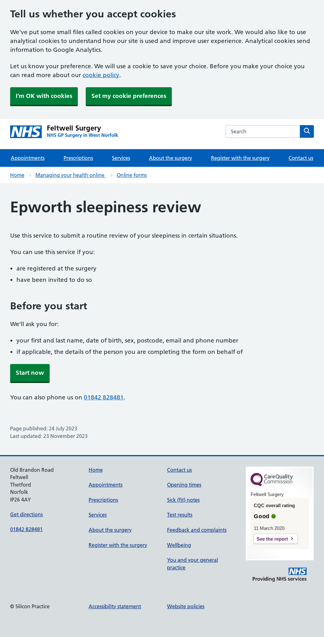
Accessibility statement (115, 606)
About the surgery (170, 158)
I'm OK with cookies (44, 96)
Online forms (132, 175)
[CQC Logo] (272, 484)
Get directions (26, 514)
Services (121, 158)
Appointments (28, 158)
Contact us (301, 158)
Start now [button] (30, 372)
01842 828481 (104, 397)
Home (17, 175)
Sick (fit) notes (183, 500)
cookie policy (101, 75)
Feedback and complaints (197, 530)
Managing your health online (70, 175)
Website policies (185, 606)
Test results (179, 515)
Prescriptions (78, 158)
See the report (272, 539)
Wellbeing (179, 545)
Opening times (184, 485)
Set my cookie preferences (128, 96)
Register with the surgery (240, 158)
